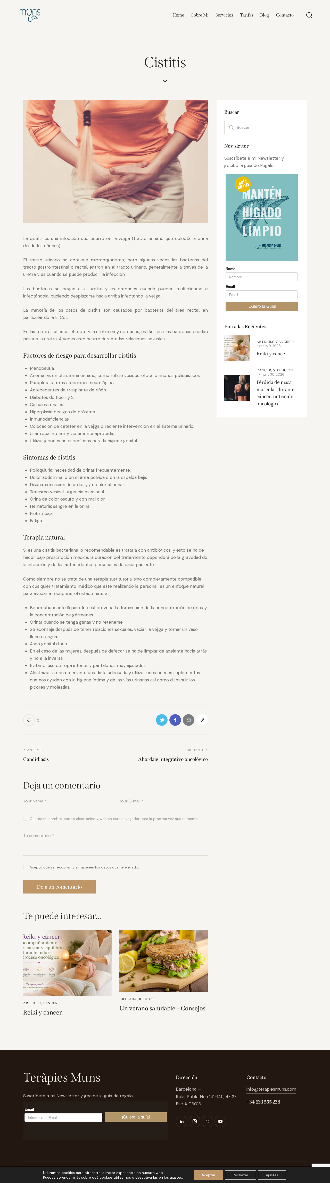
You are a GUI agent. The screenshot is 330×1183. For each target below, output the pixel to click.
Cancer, (265, 370)
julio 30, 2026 (273, 374)
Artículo (32, 1003)
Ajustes (272, 1175)
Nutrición (283, 370)
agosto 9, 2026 (269, 346)
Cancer (50, 1003)
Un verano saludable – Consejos (162, 1008)
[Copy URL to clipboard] (202, 720)
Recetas (147, 999)
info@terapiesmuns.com (271, 1089)
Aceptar (208, 1175)
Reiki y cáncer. (43, 1012)
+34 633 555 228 (263, 1102)
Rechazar (240, 1175)
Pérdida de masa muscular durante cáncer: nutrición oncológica (276, 393)
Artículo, (266, 342)
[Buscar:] (261, 127)
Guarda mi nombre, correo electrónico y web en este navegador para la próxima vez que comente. (114, 818)
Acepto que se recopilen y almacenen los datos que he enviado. (84, 867)
